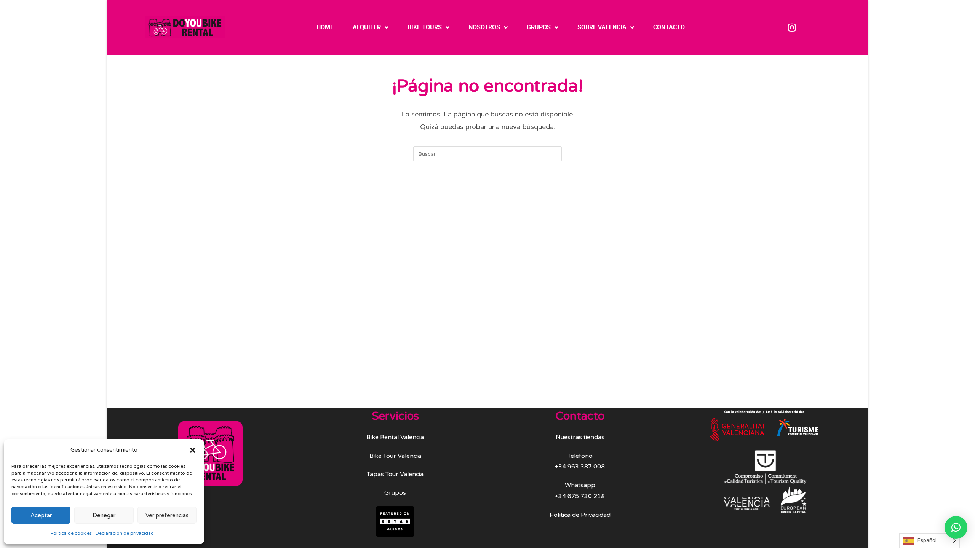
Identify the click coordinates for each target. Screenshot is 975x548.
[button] (193, 450)
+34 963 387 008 (580, 466)
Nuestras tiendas (580, 437)
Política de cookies (71, 533)
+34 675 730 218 (580, 496)
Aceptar (41, 515)
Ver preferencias (167, 515)
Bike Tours (425, 27)
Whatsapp (580, 485)
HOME (325, 27)
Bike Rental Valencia (395, 437)
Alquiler (367, 27)
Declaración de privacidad (125, 533)
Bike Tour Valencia (395, 456)
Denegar (104, 515)
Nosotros (484, 27)
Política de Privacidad (580, 515)
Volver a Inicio (488, 192)
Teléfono (580, 456)
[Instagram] (792, 27)
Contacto (669, 27)
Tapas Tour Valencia (395, 474)
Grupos (539, 27)
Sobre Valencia (602, 27)
